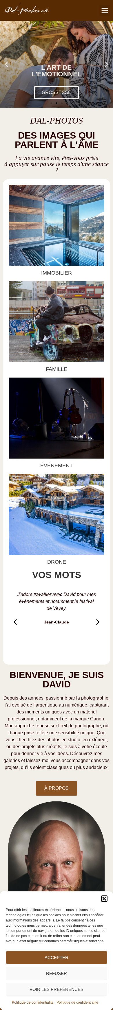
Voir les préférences (56, 989)
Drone (56, 562)
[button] (104, 899)
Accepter (56, 957)
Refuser (56, 973)
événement (56, 465)
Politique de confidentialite (33, 1002)
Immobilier (56, 273)
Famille (56, 369)
